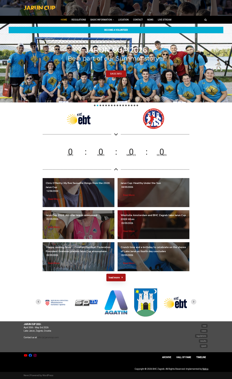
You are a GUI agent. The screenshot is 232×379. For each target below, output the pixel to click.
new (204, 326)
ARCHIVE (166, 357)
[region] (116, 65)
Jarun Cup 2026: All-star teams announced (71, 215)
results (203, 341)
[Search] (205, 20)
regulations (201, 336)
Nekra (205, 369)
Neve (26, 375)
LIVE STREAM (164, 19)
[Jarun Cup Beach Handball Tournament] (39, 8)
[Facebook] (30, 355)
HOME (64, 19)
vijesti (203, 346)
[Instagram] (35, 355)
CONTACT (138, 19)
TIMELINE (201, 357)
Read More (53, 199)
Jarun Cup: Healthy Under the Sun (141, 183)
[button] (113, 19)
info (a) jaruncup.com (48, 337)
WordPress (47, 375)
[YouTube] (25, 355)
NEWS (150, 19)
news (204, 331)
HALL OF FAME (183, 357)
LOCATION (123, 19)
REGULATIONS (78, 19)
